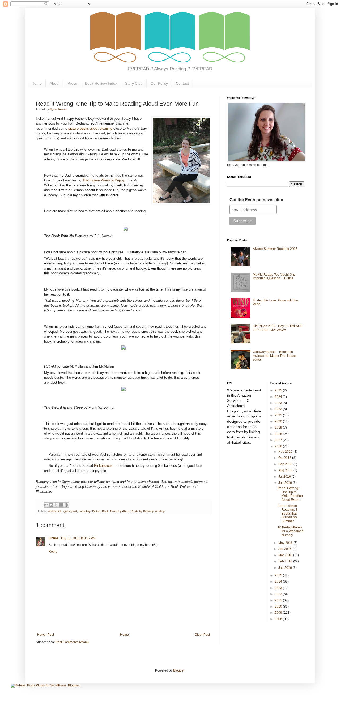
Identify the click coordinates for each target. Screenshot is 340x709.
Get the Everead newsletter (256, 200)
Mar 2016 (285, 555)
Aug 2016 (285, 470)
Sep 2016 (285, 464)
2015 (279, 575)
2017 (279, 440)
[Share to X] (56, 505)
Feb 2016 (285, 561)
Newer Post (45, 635)
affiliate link (55, 511)
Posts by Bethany (142, 511)
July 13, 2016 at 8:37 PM (78, 538)
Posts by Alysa (119, 511)
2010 (279, 606)
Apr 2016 (285, 549)
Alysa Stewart (58, 109)
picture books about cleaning (90, 128)
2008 (279, 619)
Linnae (54, 538)
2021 (279, 415)
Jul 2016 (285, 477)
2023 (279, 403)
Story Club (134, 83)
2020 (279, 421)
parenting (85, 511)
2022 (279, 409)
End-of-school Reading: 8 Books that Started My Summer (288, 513)
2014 (279, 581)
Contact (182, 83)
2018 (279, 434)
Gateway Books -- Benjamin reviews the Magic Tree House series (275, 355)
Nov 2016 (285, 452)
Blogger (178, 670)
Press (72, 83)
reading (160, 511)
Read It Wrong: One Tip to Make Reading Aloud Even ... (290, 493)
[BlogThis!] (51, 505)
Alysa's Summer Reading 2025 (275, 249)
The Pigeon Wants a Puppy (103, 180)
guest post (70, 511)
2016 (279, 446)
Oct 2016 (285, 458)
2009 (279, 612)
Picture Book (100, 511)
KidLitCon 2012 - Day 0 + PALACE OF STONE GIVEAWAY (278, 328)
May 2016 (286, 543)
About (55, 83)
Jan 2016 (285, 568)
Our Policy (159, 83)
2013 (279, 588)
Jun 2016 (285, 483)
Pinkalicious (103, 466)
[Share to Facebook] (61, 505)
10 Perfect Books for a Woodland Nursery (291, 531)
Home (37, 83)
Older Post (202, 635)
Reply (53, 551)
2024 (279, 397)
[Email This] (46, 505)
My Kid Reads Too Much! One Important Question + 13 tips (274, 276)
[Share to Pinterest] (66, 505)
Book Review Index (101, 83)
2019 (279, 427)
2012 (279, 594)
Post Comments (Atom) (72, 642)
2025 (279, 390)
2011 (279, 600)
